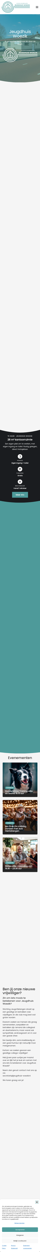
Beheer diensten (20, 1223)
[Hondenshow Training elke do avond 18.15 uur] (20, 778)
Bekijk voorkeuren (20, 1241)
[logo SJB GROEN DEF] (16, 7)
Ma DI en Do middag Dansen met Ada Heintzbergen (15, 828)
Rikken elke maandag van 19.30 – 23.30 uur (18, 867)
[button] (37, 1202)
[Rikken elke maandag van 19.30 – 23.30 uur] (20, 853)
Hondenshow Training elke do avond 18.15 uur (19, 792)
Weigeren (20, 1235)
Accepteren (20, 1230)
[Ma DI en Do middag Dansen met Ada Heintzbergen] (20, 815)
